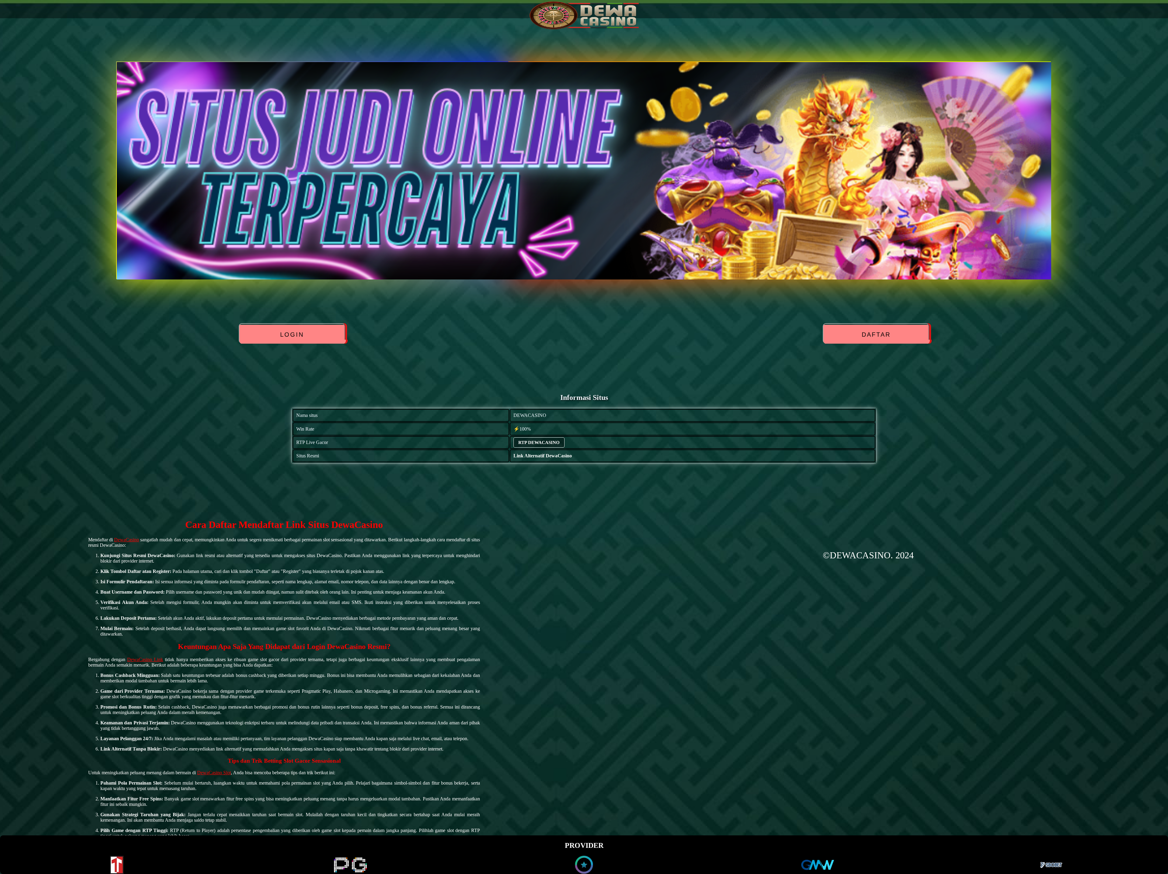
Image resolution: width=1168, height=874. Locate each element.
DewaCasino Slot (214, 772)
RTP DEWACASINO (539, 442)
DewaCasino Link (145, 659)
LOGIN (292, 334)
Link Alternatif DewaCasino (542, 455)
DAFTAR (876, 334)
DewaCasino (126, 539)
